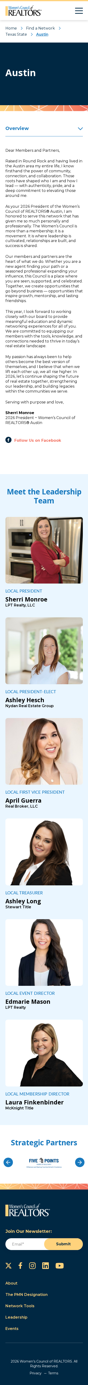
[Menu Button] (79, 11)
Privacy (36, 1373)
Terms (53, 1373)
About (11, 1283)
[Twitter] (8, 1265)
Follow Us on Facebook (37, 440)
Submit (63, 1244)
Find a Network (40, 28)
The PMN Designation (26, 1294)
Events (12, 1328)
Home (11, 28)
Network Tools (19, 1306)
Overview (17, 128)
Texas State (16, 34)
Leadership (16, 1317)
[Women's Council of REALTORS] (23, 10)
